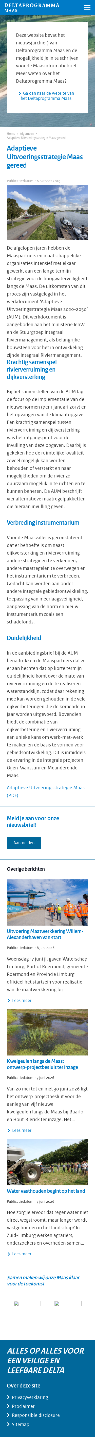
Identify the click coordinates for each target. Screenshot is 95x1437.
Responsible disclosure (36, 1415)
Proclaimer (23, 1406)
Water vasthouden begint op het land (46, 1191)
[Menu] (87, 7)
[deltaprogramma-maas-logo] (32, 7)
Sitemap (20, 1424)
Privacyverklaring (30, 1397)
